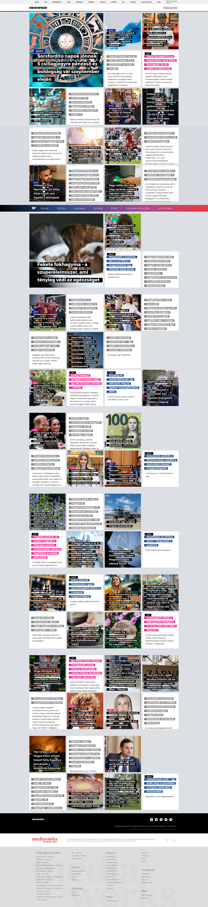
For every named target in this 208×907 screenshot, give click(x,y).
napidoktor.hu (111, 871)
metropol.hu (145, 856)
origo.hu (75, 880)
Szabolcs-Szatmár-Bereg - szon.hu (50, 897)
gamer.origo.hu (112, 865)
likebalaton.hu (111, 868)
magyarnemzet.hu (78, 871)
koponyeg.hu (146, 877)
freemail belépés (170, 8)
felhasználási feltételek (139, 826)
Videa (69, 2)
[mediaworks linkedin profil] (173, 840)
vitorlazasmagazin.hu (114, 882)
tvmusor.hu (110, 888)
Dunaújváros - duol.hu (45, 871)
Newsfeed (79, 2)
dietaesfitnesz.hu (112, 879)
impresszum (162, 826)
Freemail (91, 2)
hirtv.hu (74, 877)
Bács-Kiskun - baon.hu (45, 857)
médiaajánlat (172, 826)
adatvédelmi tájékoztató (122, 826)
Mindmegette (56, 2)
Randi (134, 2)
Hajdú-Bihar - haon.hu (45, 879)
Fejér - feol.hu (42, 874)
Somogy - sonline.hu (44, 894)
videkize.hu (110, 885)
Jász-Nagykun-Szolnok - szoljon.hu (50, 885)
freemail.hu (145, 874)
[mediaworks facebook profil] (167, 840)
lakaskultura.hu (112, 862)
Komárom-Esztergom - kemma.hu (49, 888)
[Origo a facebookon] (151, 819)
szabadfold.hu (77, 874)
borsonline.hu (111, 901)
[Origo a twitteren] (156, 819)
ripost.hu (144, 853)
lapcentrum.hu (146, 883)
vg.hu (74, 892)
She (123, 2)
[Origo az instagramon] (161, 819)
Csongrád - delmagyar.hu (46, 868)
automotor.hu (111, 859)
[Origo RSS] (170, 819)
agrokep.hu (76, 895)
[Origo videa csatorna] (165, 819)
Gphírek (114, 2)
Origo (37, 2)
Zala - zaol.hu (77, 859)
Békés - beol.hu (43, 862)
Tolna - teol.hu (42, 900)
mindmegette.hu (112, 874)
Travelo (103, 2)
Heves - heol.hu (43, 882)
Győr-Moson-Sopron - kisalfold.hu (49, 877)
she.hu (143, 861)
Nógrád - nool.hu (43, 891)
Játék (159, 2)
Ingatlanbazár (146, 2)
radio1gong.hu (146, 895)
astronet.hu (110, 857)
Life (45, 2)
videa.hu (144, 880)
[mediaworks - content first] (44, 840)
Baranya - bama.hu (44, 859)
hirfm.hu (144, 898)
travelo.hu (110, 877)
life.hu (143, 859)
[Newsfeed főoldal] (38, 819)
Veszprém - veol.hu (79, 856)
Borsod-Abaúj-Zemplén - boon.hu (49, 865)
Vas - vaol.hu (76, 853)
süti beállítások (153, 826)
